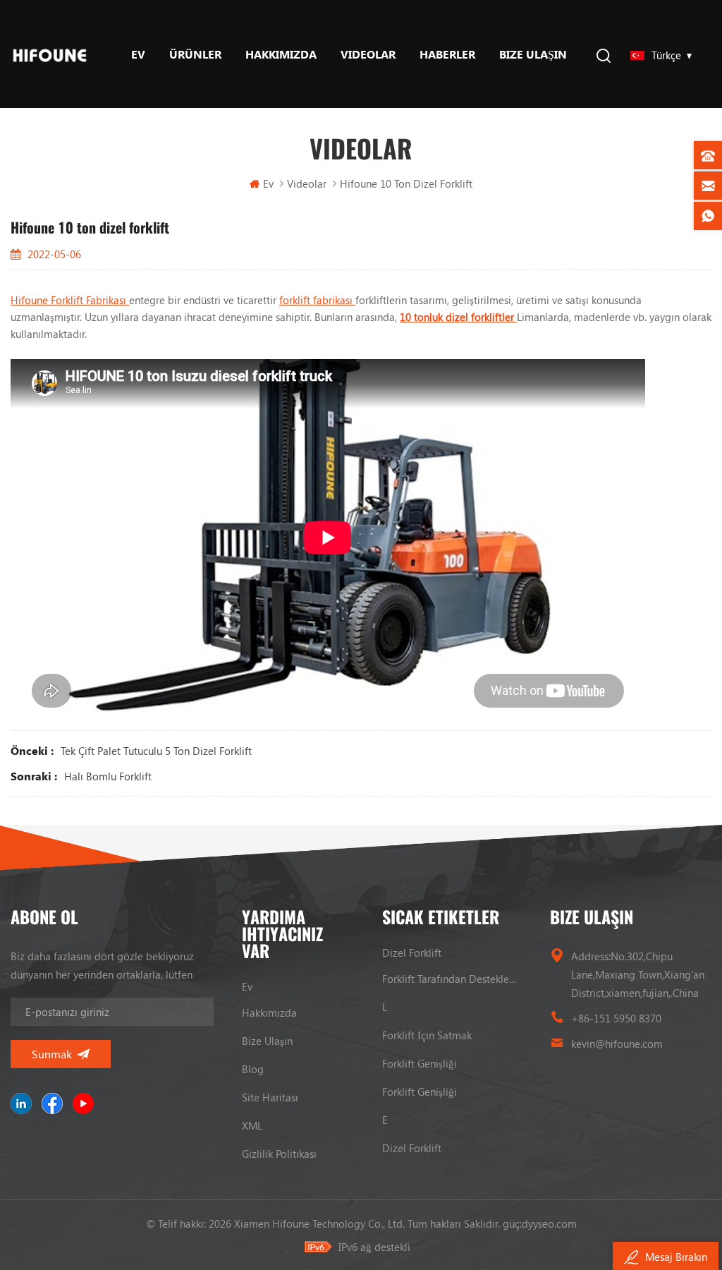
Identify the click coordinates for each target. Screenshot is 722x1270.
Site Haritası (270, 1097)
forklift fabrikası (317, 300)
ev (247, 986)
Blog (253, 1069)
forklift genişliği (419, 1063)
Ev (138, 54)
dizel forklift (411, 952)
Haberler (447, 54)
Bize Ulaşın (533, 54)
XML (252, 1125)
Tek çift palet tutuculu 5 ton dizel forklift (156, 751)
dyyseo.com (549, 1223)
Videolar (368, 54)
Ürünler (195, 54)
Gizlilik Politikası (279, 1154)
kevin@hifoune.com (617, 1043)
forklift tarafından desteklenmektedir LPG (452, 979)
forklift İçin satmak (427, 1035)
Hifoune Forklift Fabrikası (70, 300)
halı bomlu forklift (108, 776)
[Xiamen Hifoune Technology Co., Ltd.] (50, 54)
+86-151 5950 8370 (616, 1018)
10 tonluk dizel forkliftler (458, 317)
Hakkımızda (281, 54)
